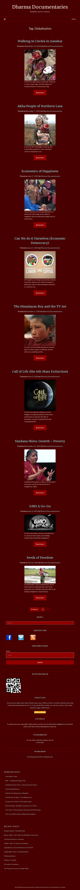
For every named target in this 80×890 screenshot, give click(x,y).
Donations (40, 698)
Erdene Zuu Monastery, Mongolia (16, 793)
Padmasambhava (9, 856)
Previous (34, 609)
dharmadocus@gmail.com (58, 724)
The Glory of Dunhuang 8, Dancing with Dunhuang (22, 810)
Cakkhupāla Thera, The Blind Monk (16, 852)
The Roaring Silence (12, 789)
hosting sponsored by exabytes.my (40, 757)
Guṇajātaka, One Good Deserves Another (18, 847)
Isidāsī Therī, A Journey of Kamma (16, 843)
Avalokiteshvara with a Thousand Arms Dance (21, 785)
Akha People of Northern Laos (40, 106)
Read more (40, 92)
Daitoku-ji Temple (10, 860)
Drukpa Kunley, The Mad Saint (14, 831)
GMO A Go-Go (40, 506)
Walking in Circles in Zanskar (40, 41)
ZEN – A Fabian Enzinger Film (15, 780)
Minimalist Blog (48, 887)
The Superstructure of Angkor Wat (16, 868)
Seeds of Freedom (40, 557)
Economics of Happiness (40, 171)
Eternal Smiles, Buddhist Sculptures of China (21, 806)
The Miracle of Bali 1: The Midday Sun (18, 797)
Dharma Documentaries (40, 7)
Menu (74, 19)
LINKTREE (40, 742)
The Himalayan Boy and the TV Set (40, 306)
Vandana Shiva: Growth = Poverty (40, 441)
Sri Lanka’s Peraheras (11, 864)
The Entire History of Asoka (14, 839)
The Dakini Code (11, 776)
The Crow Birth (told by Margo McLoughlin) (20, 814)
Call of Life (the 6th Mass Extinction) (40, 371)
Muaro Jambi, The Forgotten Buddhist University (21, 835)
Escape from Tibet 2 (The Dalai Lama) (18, 801)
